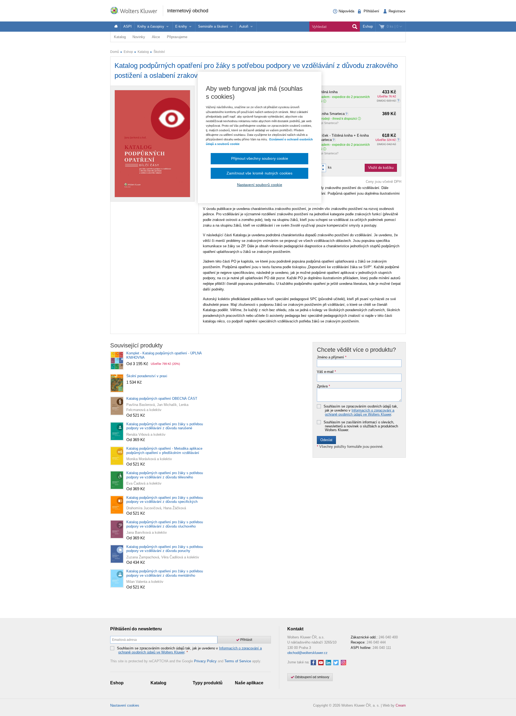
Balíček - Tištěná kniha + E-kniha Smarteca (356, 137)
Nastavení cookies (124, 705)
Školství (159, 52)
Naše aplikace (249, 683)
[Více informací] (347, 114)
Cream (401, 705)
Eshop (368, 26)
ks (330, 167)
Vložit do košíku (380, 168)
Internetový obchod (187, 10)
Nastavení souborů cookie (259, 185)
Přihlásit (245, 640)
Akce (156, 37)
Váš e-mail (326, 372)
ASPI (127, 26)
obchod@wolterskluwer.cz (307, 653)
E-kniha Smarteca (356, 114)
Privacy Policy (205, 661)
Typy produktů (208, 683)
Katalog (120, 37)
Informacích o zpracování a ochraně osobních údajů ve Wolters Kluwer (359, 412)
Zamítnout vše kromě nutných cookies (260, 173)
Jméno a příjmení (331, 357)
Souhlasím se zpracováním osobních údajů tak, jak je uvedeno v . (361, 410)
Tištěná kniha (356, 92)
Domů (114, 52)
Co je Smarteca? (327, 123)
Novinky (138, 37)
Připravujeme (177, 37)
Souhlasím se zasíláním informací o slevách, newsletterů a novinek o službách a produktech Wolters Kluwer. (361, 426)
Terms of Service (237, 661)
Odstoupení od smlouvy (311, 677)
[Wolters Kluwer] (136, 10)
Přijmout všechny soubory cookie (259, 158)
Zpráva (323, 386)
